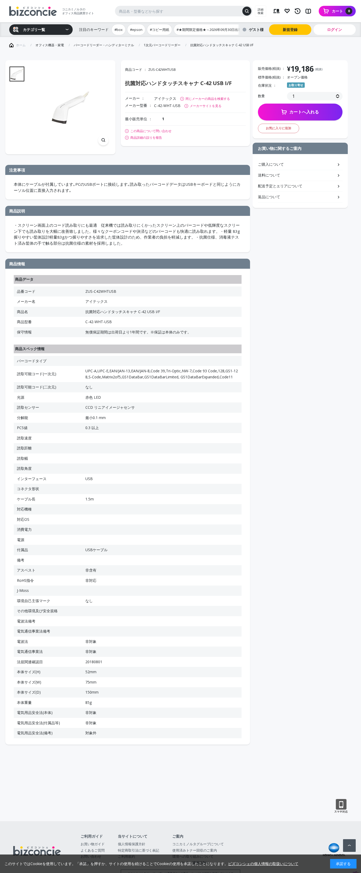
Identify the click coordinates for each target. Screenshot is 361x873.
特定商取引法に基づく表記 (138, 850)
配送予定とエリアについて (280, 185)
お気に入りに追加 (278, 128)
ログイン (334, 29)
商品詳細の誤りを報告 (146, 138)
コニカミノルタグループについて (198, 844)
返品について (269, 196)
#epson (136, 29)
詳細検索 (260, 11)
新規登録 (290, 29)
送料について (269, 175)
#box (118, 29)
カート (341, 10)
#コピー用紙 (159, 29)
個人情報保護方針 (131, 844)
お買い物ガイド (93, 844)
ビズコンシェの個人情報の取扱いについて (263, 863)
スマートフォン (341, 806)
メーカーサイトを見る (205, 106)
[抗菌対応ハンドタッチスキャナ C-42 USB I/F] (70, 107)
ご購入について (271, 164)
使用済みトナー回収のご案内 (194, 850)
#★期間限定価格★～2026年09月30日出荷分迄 (212, 29)
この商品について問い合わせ (151, 131)
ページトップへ (349, 845)
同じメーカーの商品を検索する (208, 98)
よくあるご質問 (93, 850)
